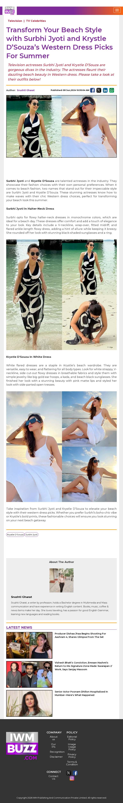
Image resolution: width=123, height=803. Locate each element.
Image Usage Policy (72, 747)
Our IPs (53, 745)
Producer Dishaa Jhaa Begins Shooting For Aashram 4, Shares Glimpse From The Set (80, 635)
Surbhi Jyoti (31, 534)
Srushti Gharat (26, 90)
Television (15, 20)
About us (53, 738)
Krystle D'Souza (15, 534)
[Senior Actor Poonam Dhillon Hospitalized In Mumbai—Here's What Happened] (29, 703)
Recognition (54, 751)
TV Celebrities (36, 20)
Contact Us (53, 777)
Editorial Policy (72, 738)
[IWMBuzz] (9, 11)
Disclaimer (54, 756)
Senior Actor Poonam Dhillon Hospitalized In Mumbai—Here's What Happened (81, 693)
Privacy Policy (72, 755)
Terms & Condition (72, 763)
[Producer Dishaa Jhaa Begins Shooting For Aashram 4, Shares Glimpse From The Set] (29, 645)
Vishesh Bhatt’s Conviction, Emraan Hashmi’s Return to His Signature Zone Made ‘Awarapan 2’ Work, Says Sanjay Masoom (83, 666)
